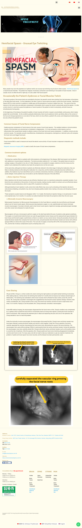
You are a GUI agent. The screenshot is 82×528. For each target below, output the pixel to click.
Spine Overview (39, 476)
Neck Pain (40, 480)
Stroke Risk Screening (48, 476)
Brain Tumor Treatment (32, 484)
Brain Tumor (31, 479)
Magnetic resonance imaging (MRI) (14, 146)
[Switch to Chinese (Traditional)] (69, 2)
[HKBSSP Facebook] (7, 463)
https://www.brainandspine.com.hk (11, 458)
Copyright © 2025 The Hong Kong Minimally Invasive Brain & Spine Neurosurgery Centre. (20, 514)
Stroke (31, 475)
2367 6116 (7, 442)
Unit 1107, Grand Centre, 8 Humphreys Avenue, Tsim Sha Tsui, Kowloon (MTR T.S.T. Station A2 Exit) (37, 435)
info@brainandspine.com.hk (9, 453)
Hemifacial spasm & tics (32, 490)
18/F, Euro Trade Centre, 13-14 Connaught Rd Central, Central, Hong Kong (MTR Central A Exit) (37, 438)
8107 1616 (7, 449)
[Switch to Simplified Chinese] (74, 2)
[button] (56, 2)
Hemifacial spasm (72, 89)
